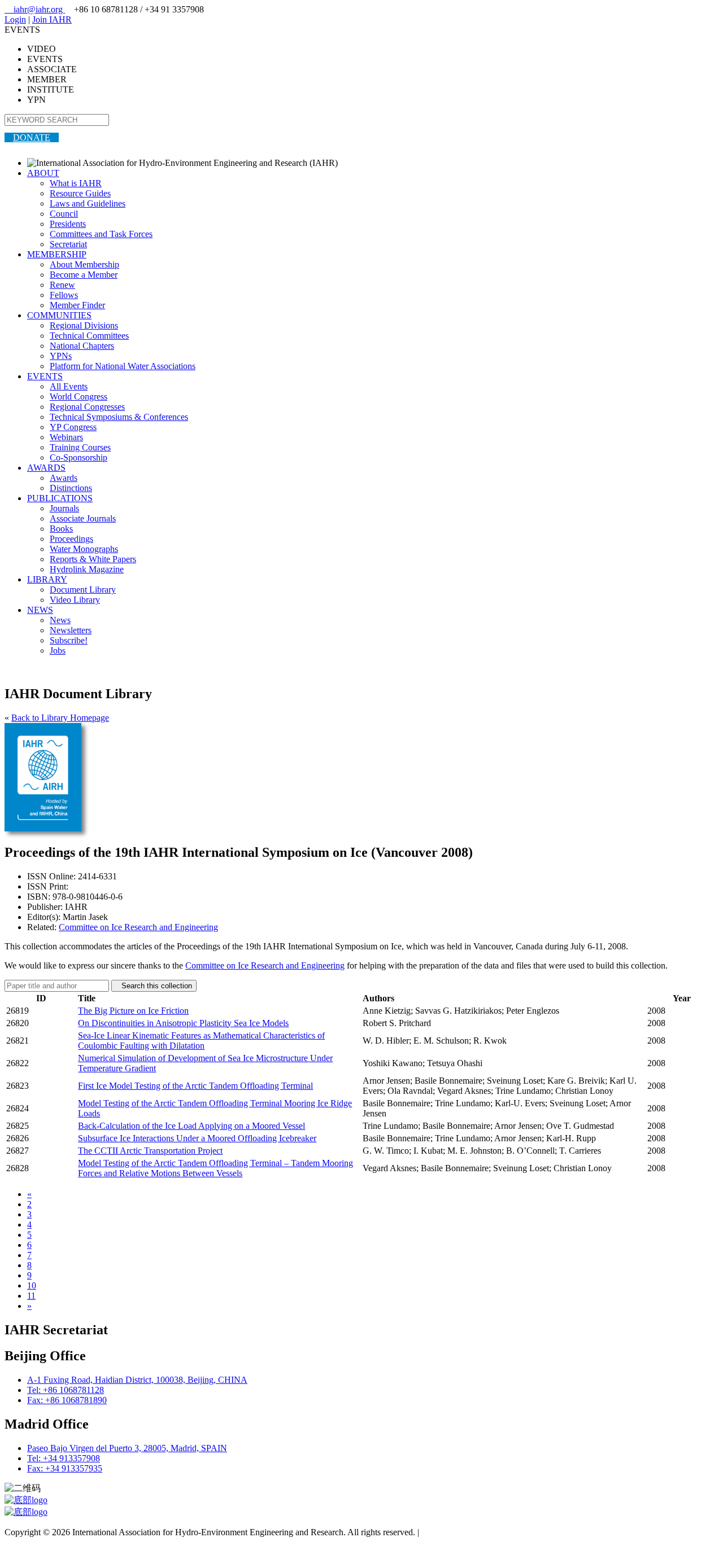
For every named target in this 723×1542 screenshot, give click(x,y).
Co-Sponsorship (78, 457)
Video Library (75, 599)
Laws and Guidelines (87, 203)
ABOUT (43, 173)
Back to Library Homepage (60, 717)
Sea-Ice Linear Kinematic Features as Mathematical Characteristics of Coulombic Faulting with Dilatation (201, 1040)
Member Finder (77, 305)
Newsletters (71, 630)
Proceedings (71, 539)
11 (31, 1295)
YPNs (61, 356)
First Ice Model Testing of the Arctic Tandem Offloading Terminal (195, 1085)
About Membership (84, 264)
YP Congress (73, 427)
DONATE (31, 137)
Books (61, 528)
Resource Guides (80, 193)
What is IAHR (76, 183)
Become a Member (83, 274)
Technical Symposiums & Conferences (119, 417)
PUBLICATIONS (60, 498)
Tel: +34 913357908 (63, 1458)
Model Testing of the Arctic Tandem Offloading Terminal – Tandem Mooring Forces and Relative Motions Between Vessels (215, 1168)
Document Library (83, 589)
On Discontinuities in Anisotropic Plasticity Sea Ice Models (183, 1023)
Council (64, 213)
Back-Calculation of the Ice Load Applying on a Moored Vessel (191, 1126)
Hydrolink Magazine (87, 569)
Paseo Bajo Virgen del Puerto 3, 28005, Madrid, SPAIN (127, 1448)
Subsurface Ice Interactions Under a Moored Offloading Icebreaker (197, 1138)
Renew (62, 285)
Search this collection (154, 986)
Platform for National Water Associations (122, 366)
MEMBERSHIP (56, 254)
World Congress (78, 396)
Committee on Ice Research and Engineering (138, 927)
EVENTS (45, 376)
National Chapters (82, 346)
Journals (64, 508)
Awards (63, 478)
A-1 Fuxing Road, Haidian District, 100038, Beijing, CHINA (137, 1380)
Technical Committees (89, 335)
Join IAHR (52, 19)
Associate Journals (83, 518)
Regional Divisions (84, 325)
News (60, 620)
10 (31, 1285)
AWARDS (46, 467)
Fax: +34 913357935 (64, 1468)
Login (15, 19)
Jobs (58, 650)
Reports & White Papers (93, 559)
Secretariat (68, 244)
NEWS (40, 610)
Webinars (66, 437)
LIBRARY (47, 579)
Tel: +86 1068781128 (65, 1390)
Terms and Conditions (460, 1532)
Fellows (64, 295)
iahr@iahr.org (35, 9)
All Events (69, 386)
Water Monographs (84, 549)
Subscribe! (69, 640)
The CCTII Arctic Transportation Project (150, 1150)
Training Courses (80, 447)
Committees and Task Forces (101, 234)
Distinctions (71, 488)
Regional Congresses (87, 406)
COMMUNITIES (59, 315)
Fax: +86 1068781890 (67, 1400)
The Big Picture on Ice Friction (133, 1010)
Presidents (68, 224)
